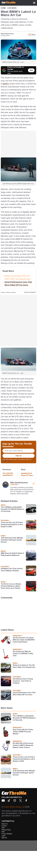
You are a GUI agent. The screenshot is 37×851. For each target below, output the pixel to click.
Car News (12, 8)
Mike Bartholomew (7, 33)
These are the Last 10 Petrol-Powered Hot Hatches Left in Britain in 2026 (12, 524)
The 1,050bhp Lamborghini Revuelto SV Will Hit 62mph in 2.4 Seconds (12, 509)
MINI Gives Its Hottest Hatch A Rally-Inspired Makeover (12, 554)
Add (31, 70)
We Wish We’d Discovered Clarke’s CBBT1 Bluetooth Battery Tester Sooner (23, 745)
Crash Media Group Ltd (14, 807)
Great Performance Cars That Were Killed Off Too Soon (24, 694)
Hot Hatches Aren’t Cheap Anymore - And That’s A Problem (23, 681)
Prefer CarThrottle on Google (15, 68)
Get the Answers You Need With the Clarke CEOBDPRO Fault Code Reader (24, 640)
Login (3, 835)
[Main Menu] (34, 3)
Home (3, 8)
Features (4, 520)
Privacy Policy (6, 461)
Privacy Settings (7, 833)
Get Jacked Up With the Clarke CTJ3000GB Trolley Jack (23, 653)
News (3, 505)
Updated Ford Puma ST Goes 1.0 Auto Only (27, 474)
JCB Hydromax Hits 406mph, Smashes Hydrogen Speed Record (12, 540)
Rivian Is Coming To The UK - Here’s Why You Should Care (24, 666)
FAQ (3, 827)
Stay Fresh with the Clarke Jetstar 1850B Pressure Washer (23, 732)
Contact (4, 825)
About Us (5, 824)
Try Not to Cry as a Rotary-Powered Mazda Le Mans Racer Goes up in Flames (11, 586)
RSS (3, 831)
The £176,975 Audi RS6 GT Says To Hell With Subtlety (8, 474)
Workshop (17, 636)
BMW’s (6, 84)
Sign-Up (4, 837)
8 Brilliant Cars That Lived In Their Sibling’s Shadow (12, 570)
